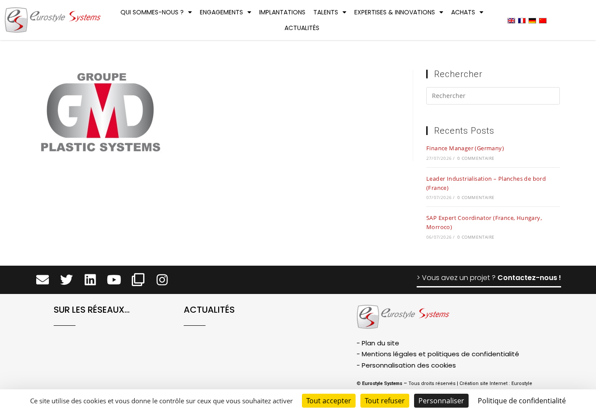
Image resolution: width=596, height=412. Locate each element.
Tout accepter (328, 400)
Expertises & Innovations (394, 12)
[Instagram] (162, 279)
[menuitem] (511, 20)
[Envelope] (42, 279)
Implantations (282, 12)
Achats (463, 12)
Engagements (221, 12)
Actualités (301, 28)
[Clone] (138, 279)
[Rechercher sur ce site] (493, 97)
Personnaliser (441, 400)
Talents (325, 12)
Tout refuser (385, 400)
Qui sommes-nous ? (152, 12)
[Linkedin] (90, 279)
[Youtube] (114, 279)
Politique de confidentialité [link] (522, 400)
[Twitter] (66, 279)
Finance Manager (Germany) (465, 148)
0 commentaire (475, 158)
